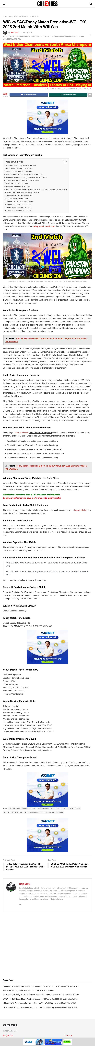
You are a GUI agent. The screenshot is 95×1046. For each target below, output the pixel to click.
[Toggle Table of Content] (64, 162)
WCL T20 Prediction (72, 808)
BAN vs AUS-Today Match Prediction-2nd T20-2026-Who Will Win (28, 990)
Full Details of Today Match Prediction (21, 165)
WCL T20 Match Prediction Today (22, 808)
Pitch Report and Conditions (17, 183)
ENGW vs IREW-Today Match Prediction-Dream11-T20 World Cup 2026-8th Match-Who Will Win (40, 999)
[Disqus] (47, 946)
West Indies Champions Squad (19, 207)
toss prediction (80, 510)
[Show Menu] (4, 3)
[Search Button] (91, 3)
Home (5, 16)
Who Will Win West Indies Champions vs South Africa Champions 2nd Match (36, 189)
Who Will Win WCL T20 (13, 812)
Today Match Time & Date (17, 198)
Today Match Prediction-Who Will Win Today (24, 16)
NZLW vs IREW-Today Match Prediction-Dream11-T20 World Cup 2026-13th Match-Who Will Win (41, 986)
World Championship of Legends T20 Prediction (44, 812)
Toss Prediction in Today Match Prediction (22, 180)
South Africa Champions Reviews (19, 171)
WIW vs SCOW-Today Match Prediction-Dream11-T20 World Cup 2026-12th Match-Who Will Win (41, 994)
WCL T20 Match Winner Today (49, 808)
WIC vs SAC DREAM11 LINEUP (20, 195)
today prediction (21, 432)
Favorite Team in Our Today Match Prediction (24, 174)
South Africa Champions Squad (19, 210)
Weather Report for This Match (18, 186)
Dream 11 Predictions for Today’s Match (23, 192)
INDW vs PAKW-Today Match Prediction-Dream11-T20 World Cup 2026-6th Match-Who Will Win (40, 1007)
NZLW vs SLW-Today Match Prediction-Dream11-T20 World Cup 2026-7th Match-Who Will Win (40, 1003)
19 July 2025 (27, 32)
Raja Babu (14, 32)
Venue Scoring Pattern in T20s (19, 204)
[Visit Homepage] (47, 3)
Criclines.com (12, 1031)
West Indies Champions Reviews (19, 168)
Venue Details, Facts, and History (20, 201)
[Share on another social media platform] (90, 95)
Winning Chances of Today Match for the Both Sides (26, 177)
